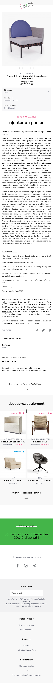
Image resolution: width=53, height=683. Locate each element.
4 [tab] (27, 68)
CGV (39, 606)
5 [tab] (30, 68)
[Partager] (37, 330)
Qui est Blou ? (26, 645)
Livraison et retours (26, 625)
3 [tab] (25, 68)
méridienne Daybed (19, 307)
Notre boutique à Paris (26, 650)
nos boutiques (41, 370)
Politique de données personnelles (26, 675)
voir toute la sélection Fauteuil (27, 493)
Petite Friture (26, 73)
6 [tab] (33, 68)
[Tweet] (43, 330)
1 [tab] (19, 68)
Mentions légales (26, 666)
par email (20, 368)
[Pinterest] (50, 330)
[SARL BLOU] (26, 5)
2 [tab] (22, 68)
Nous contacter (26, 630)
